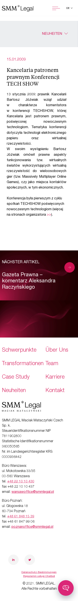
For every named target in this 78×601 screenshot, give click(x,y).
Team (52, 364)
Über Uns (57, 350)
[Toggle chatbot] (66, 588)
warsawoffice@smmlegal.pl (32, 492)
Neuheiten (52, 34)
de (68, 8)
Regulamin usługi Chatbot (39, 576)
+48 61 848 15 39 (20, 516)
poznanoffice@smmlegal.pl (32, 527)
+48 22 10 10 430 (20, 481)
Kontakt (55, 391)
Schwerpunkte (19, 350)
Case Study (16, 377)
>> (49, 215)
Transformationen (23, 364)
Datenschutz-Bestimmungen (39, 572)
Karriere (55, 377)
